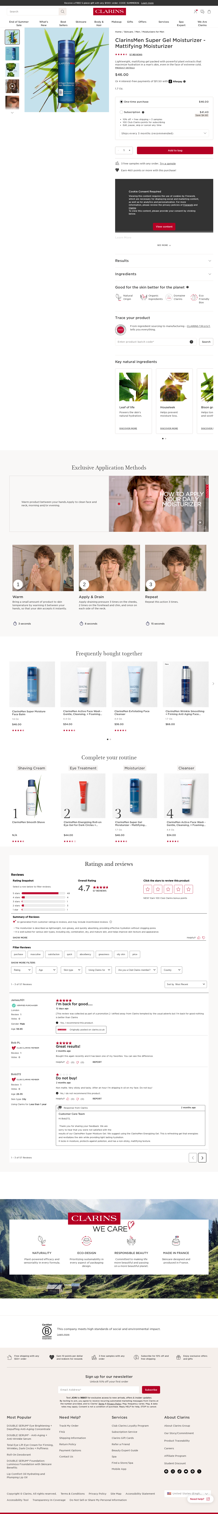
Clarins (132, 208)
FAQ (62, 1432)
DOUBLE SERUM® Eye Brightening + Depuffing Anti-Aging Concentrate (29, 1427)
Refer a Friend (121, 1444)
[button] (12, 37)
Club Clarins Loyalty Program (130, 1425)
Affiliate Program (175, 1456)
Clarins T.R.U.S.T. (198, 326)
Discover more (128, 428)
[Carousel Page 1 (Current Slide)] (163, 438)
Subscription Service (124, 1432)
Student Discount (175, 1463)
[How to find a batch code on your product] (191, 342)
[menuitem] (195, 12)
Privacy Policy (114, 1404)
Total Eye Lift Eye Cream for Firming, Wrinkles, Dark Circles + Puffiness (30, 1447)
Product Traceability (177, 1440)
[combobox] (164, 133)
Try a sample (168, 163)
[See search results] (62, 11)
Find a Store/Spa (122, 1463)
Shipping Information (72, 1438)
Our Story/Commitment (179, 1433)
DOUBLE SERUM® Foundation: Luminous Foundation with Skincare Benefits (29, 1464)
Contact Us (66, 1456)
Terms (101, 1404)
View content (164, 226)
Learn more (63, 1334)
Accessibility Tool (17, 1500)
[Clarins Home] (109, 11)
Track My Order (69, 1425)
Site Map (116, 1493)
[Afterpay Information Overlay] (184, 81)
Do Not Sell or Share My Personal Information (98, 1500)
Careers (169, 1448)
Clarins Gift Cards (123, 1438)
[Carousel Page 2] (165, 438)
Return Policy (67, 1444)
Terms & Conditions (73, 1493)
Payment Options (70, 1450)
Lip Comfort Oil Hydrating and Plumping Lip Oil (26, 1476)
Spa (114, 1456)
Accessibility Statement (140, 1493)
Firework (188, 205)
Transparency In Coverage (49, 1500)
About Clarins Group (177, 1425)
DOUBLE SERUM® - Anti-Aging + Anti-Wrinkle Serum (27, 1437)
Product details (125, 68)
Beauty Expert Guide (125, 1450)
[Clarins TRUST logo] (120, 329)
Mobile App (119, 1469)
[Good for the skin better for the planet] (187, 287)
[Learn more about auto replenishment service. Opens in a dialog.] (143, 112)
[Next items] (12, 113)
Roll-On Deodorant (19, 1454)
